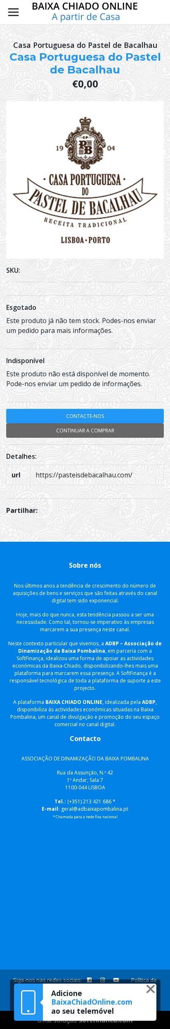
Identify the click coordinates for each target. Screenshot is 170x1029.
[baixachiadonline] (85, 12)
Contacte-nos (85, 416)
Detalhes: (21, 456)
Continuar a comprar (85, 430)
